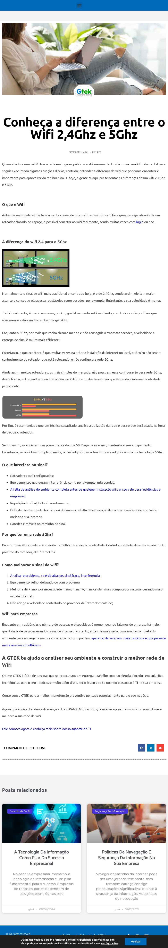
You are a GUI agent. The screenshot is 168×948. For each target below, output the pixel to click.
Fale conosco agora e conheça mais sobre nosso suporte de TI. (47, 729)
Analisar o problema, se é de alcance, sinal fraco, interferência (55, 575)
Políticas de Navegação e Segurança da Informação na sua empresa (126, 858)
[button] (79, 5)
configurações (109, 943)
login (139, 222)
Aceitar (135, 941)
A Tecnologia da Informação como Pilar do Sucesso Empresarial (41, 858)
